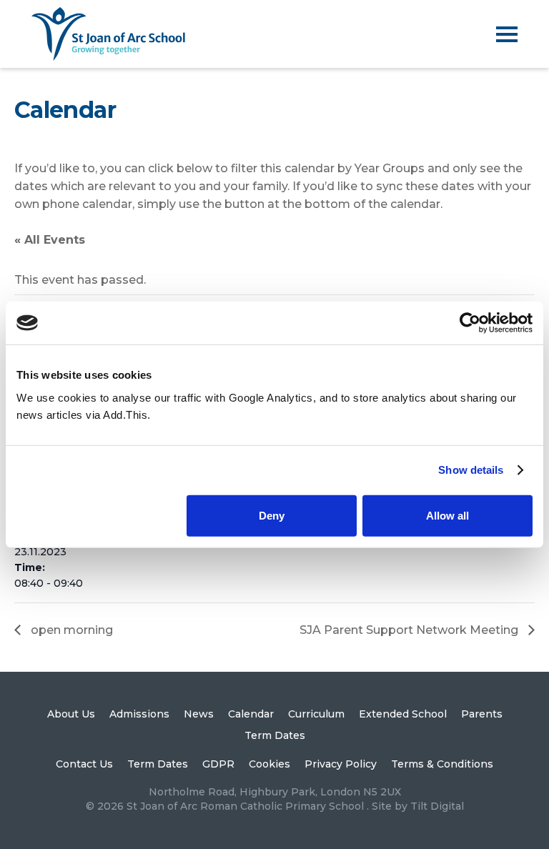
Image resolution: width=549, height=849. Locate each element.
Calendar (251, 714)
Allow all (447, 515)
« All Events (49, 240)
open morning (70, 630)
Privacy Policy (341, 764)
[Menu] (507, 34)
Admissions (139, 714)
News (199, 714)
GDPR (218, 764)
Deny (272, 515)
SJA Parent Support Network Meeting (410, 630)
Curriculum (316, 714)
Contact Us (84, 764)
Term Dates (274, 735)
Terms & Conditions (442, 764)
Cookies (269, 764)
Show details (470, 470)
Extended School (403, 714)
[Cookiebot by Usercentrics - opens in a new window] (470, 323)
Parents (482, 714)
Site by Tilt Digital (418, 806)
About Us (71, 714)
